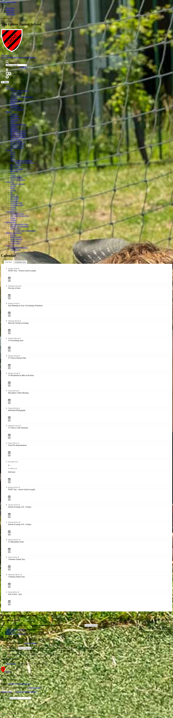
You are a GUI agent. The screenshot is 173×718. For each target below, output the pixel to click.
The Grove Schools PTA (19, 216)
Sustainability (15, 243)
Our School (10, 88)
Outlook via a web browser (16, 634)
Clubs (12, 122)
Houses (13, 175)
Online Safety (15, 229)
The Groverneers (16, 169)
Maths (12, 188)
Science (13, 190)
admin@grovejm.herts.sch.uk (19, 684)
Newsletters (10, 12)
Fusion (12, 218)
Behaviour (14, 171)
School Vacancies (16, 110)
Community (10, 212)
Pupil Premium (15, 237)
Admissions (10, 10)
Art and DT (14, 199)
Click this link (11, 664)
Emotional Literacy (17, 144)
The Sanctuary (15, 165)
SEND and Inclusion (18, 133)
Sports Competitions (17, 180)
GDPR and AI (15, 241)
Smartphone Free (16, 148)
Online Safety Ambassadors (25, 231)
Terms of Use (15, 250)
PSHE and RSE (16, 203)
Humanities (14, 197)
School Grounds (16, 178)
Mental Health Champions (25, 163)
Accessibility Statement (19, 248)
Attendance (14, 129)
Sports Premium (16, 239)
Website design (6, 692)
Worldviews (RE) (16, 205)
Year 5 (12, 156)
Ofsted (12, 103)
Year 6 (12, 158)
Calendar (13, 114)
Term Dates (14, 116)
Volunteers (14, 120)
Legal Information (34, 688)
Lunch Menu (10, 14)
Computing (14, 201)
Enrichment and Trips (18, 135)
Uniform (13, 127)
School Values (15, 95)
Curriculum (10, 182)
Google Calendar (30, 643)
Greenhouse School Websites (26, 692)
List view (8, 262)
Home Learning (16, 141)
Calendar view (20, 262)
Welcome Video (16, 93)
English (13, 186)
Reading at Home (16, 146)
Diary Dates (10, 8)
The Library (14, 167)
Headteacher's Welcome (19, 91)
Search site (5, 698)
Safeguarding (11, 222)
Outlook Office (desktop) (15, 630)
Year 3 (12, 152)
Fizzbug (13, 220)
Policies (13, 235)
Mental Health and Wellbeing (21, 161)
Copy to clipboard (91, 625)
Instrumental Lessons (18, 125)
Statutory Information (14, 233)
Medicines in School (18, 131)
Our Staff (13, 99)
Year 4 (12, 154)
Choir (12, 173)
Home (8, 86)
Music (12, 195)
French (13, 207)
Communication (16, 108)
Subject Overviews (17, 184)
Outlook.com (10, 632)
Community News (17, 214)
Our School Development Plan (21, 97)
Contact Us (10, 246)
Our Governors (16, 101)
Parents (9, 112)
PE (11, 192)
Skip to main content (8, 2)
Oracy (12, 209)
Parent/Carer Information (19, 226)
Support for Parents (17, 137)
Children (9, 150)
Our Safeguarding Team (19, 224)
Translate (23, 67)
